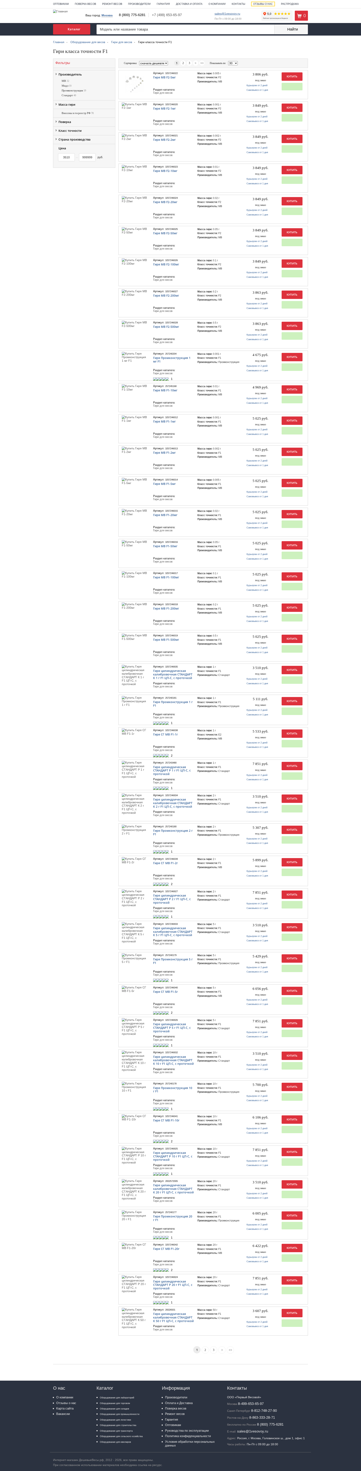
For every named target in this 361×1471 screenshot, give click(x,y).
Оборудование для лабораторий (117, 1397)
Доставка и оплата (189, 4)
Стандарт (69, 95)
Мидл (66, 85)
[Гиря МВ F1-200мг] (134, 606)
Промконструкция (74, 90)
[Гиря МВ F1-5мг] (134, 481)
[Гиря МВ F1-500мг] (134, 637)
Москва (107, 15)
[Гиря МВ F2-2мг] (134, 137)
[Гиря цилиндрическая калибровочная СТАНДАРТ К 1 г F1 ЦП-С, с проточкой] (134, 675)
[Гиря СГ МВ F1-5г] (134, 989)
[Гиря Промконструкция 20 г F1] (134, 1215)
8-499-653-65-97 (251, 1404)
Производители (139, 4)
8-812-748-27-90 (264, 1411)
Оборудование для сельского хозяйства (121, 1436)
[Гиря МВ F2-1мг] (134, 106)
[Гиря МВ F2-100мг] (134, 261)
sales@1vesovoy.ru (227, 13)
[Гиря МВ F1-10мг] (134, 387)
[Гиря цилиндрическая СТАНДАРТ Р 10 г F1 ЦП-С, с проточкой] (134, 1155)
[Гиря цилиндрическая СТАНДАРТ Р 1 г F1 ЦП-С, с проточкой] (134, 769)
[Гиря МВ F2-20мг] (134, 199)
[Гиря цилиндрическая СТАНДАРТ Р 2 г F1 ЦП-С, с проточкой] (134, 898)
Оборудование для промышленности (119, 1414)
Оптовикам (61, 4)
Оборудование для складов (114, 1408)
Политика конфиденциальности (188, 1436)
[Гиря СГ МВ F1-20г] (134, 1246)
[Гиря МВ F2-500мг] (134, 324)
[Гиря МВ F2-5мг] (134, 84)
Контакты (238, 4)
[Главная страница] (60, 11)
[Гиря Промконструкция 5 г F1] (134, 958)
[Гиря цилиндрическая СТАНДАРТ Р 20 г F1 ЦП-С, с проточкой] (134, 1284)
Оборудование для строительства (118, 1425)
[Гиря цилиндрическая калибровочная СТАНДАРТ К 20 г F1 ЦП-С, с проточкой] (134, 1189)
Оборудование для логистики (115, 1419)
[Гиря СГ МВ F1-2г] (134, 860)
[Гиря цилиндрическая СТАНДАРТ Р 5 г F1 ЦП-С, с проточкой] (134, 1027)
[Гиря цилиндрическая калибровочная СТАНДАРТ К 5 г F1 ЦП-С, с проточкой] (134, 932)
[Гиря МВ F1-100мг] (134, 574)
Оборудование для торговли (115, 1403)
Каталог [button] (74, 29)
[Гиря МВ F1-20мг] (134, 512)
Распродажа (290, 4)
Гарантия (163, 4)
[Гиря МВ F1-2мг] (134, 450)
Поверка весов (85, 4)
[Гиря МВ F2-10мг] (134, 168)
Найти (292, 29)
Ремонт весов (112, 4)
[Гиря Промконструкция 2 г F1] (134, 830)
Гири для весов (163, 92)
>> (202, 63)
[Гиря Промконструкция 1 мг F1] (134, 357)
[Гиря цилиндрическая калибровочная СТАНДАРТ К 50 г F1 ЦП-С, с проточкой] (134, 1318)
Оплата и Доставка (179, 1403)
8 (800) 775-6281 (132, 15)
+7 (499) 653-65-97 (167, 15)
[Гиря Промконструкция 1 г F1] (134, 701)
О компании (217, 4)
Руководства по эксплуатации (187, 1430)
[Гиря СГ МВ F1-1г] (134, 732)
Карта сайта (65, 1408)
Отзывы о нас (263, 4)
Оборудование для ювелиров (115, 1442)
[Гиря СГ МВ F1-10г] (134, 1117)
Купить (292, 76)
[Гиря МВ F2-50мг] (134, 230)
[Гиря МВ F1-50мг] (134, 543)
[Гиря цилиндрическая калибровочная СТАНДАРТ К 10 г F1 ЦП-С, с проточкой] (134, 1061)
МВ (65, 80)
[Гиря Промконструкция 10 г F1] (134, 1087)
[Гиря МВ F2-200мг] (134, 293)
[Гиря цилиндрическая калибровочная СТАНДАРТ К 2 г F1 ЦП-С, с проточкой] (134, 804)
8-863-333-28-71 (262, 1418)
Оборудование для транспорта (116, 1431)
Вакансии (63, 1414)
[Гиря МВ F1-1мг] (134, 419)
